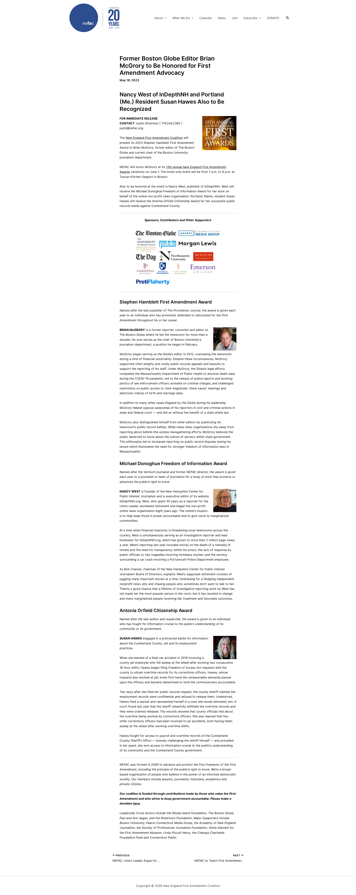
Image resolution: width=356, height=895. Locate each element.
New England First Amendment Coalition (154, 138)
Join (235, 18)
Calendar (205, 18)
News (222, 18)
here (136, 803)
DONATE (273, 18)
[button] (165, 18)
